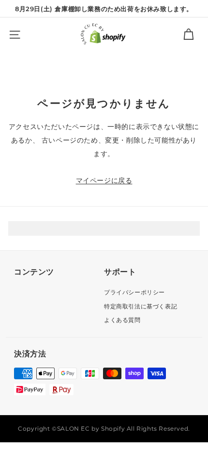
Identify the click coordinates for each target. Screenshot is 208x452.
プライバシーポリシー (134, 292)
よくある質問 (122, 319)
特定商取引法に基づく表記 (140, 306)
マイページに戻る (104, 180)
